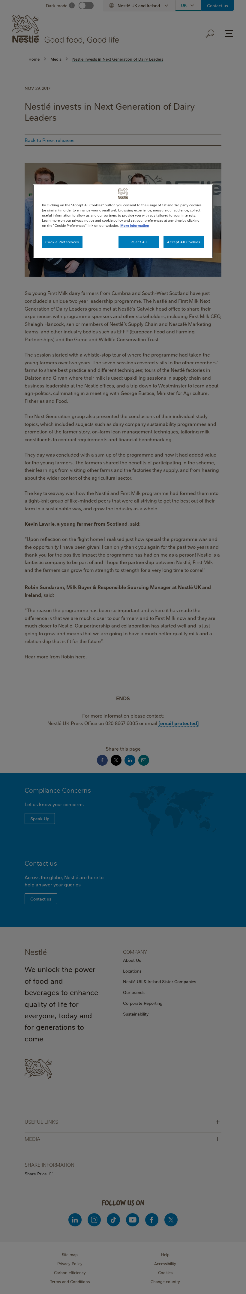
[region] (123, 221)
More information (134, 225)
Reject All (138, 241)
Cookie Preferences (62, 241)
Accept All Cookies (183, 241)
